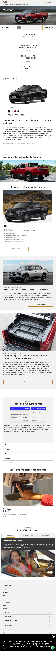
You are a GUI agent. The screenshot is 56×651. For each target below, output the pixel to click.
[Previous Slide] (2, 171)
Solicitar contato (16, 248)
